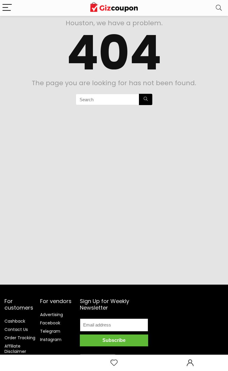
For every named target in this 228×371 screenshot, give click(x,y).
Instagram (50, 340)
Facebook (50, 323)
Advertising (51, 315)
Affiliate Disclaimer (15, 348)
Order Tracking (19, 338)
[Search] (219, 8)
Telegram (50, 331)
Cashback (14, 321)
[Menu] (7, 8)
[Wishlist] (114, 363)
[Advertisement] (191, 321)
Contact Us (16, 329)
